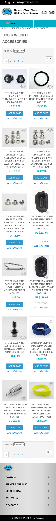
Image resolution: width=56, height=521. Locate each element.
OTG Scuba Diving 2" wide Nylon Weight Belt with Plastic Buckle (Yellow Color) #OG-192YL (41, 410)
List (49, 51)
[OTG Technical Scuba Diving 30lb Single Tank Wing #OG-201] (41, 267)
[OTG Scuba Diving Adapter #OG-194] (14, 328)
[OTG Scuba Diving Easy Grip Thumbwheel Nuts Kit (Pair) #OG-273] (14, 79)
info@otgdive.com (27, 2)
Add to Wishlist (14, 118)
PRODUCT (15, 28)
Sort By (8, 51)
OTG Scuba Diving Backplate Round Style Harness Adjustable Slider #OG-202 (14, 287)
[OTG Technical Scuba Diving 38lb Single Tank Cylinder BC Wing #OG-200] (41, 202)
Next (26, 61)
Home (5, 28)
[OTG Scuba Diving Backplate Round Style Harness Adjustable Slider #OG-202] (14, 267)
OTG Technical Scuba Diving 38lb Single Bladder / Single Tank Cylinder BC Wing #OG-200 (41, 222)
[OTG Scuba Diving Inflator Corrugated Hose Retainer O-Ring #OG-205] (41, 79)
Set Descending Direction (27, 51)
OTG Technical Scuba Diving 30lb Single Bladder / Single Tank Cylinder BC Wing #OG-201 (41, 287)
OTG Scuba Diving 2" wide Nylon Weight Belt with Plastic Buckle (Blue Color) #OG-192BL (41, 349)
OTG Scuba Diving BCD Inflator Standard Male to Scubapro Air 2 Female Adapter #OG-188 (14, 410)
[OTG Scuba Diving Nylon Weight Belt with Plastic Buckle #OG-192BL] (41, 328)
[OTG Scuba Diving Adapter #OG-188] (14, 390)
